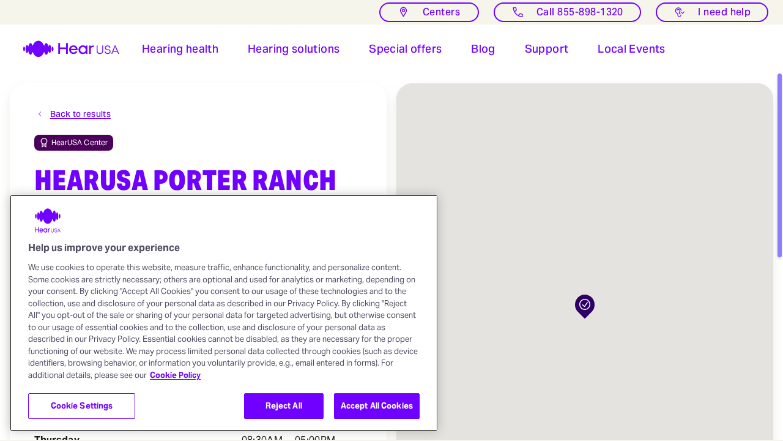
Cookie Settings (82, 406)
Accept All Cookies (377, 406)
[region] (224, 313)
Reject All (283, 406)
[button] (180, 49)
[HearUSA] (63, 49)
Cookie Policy (175, 375)
